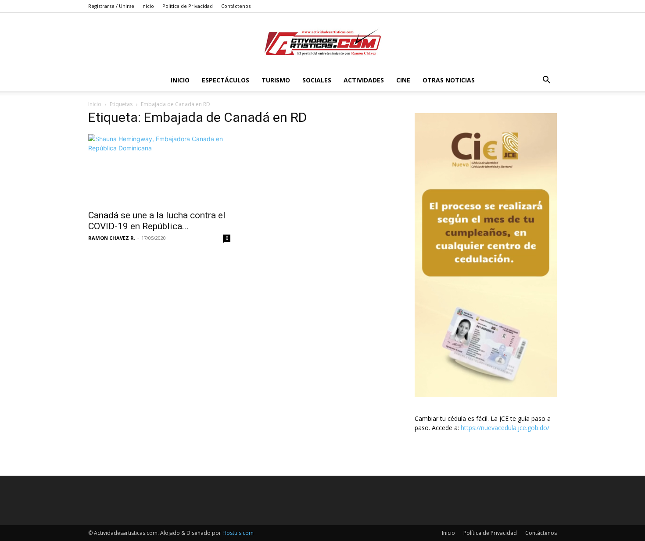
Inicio (147, 6)
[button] (546, 81)
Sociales (316, 80)
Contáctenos (236, 6)
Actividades (364, 80)
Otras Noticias (449, 80)
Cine (403, 80)
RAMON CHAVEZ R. (111, 238)
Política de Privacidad (187, 6)
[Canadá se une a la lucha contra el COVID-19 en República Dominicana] (159, 169)
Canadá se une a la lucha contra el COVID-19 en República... (157, 220)
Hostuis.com (238, 533)
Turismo (276, 80)
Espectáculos (225, 80)
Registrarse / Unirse (111, 6)
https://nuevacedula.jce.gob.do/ (505, 428)
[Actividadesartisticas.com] (322, 42)
